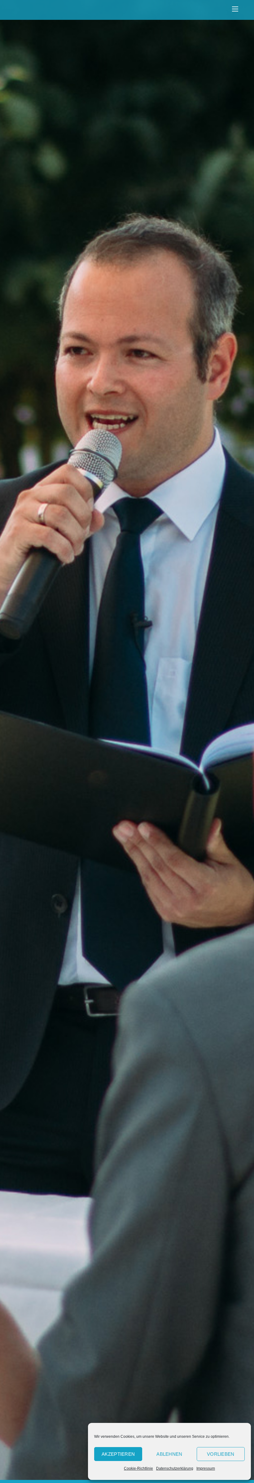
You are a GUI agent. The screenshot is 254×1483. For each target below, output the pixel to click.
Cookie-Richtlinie (138, 1468)
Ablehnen (169, 1454)
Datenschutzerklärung (174, 1468)
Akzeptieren (118, 1454)
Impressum (205, 1468)
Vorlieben (220, 1454)
